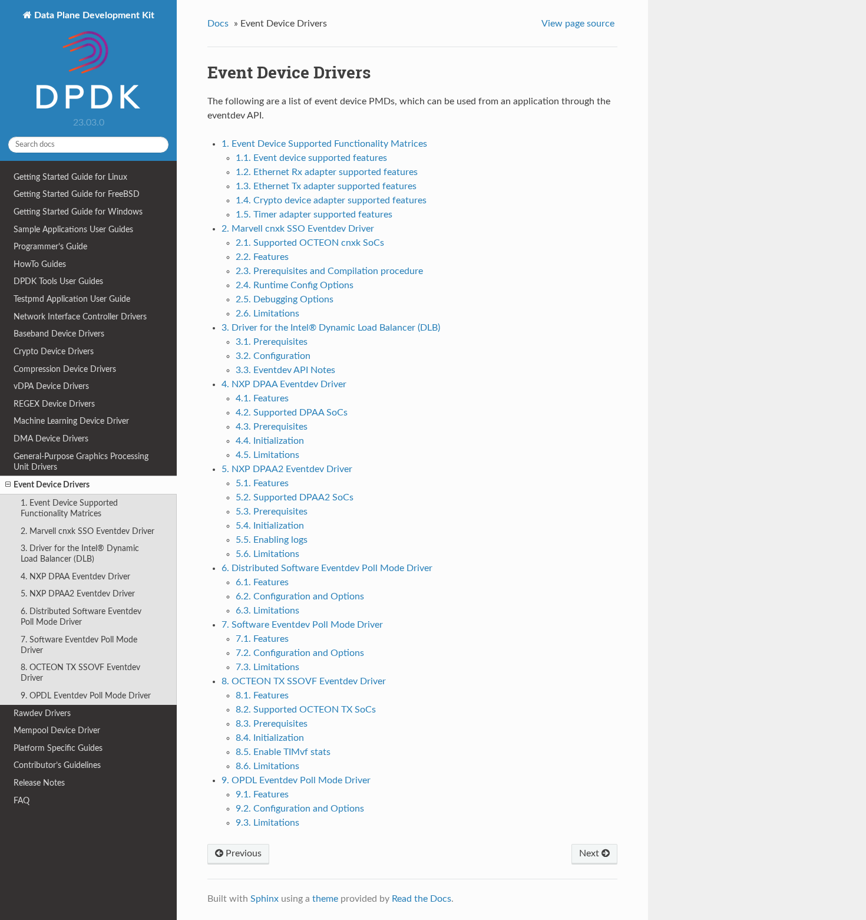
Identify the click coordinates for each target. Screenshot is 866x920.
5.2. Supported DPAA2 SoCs (294, 497)
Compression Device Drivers (65, 369)
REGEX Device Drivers (54, 404)
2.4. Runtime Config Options (294, 285)
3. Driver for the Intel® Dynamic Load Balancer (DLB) (80, 553)
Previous (242, 853)
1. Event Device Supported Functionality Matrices (69, 508)
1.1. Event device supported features (311, 158)
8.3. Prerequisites (272, 723)
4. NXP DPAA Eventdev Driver (75, 576)
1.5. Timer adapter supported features (314, 214)
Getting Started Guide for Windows (78, 211)
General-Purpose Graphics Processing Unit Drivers (81, 461)
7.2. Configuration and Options (300, 653)
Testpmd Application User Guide (72, 299)
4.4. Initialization (270, 441)
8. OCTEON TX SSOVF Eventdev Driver (80, 672)
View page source (577, 23)
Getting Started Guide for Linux (70, 177)
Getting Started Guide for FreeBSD (77, 194)
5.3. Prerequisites (272, 511)
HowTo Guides (40, 264)
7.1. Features (262, 639)
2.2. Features (262, 257)
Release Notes (39, 783)
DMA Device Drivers (51, 438)
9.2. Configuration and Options (300, 808)
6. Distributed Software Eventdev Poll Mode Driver (81, 616)
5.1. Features (262, 483)
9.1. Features (262, 794)
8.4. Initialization (270, 738)
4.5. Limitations (267, 455)
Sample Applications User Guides (73, 229)
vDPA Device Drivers (51, 386)
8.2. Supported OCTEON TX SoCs (306, 709)
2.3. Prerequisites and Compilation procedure (329, 271)
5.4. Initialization (270, 525)
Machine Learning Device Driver (71, 421)
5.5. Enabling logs (272, 540)
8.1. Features (262, 695)
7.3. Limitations (267, 667)
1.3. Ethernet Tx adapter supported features (326, 186)
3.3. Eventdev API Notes (285, 370)
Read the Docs (421, 898)
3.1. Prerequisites (272, 342)
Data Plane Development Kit (93, 15)
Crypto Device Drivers (54, 351)
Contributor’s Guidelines (57, 765)
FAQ (21, 800)
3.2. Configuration (273, 356)
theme (325, 898)
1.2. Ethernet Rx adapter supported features (327, 172)
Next (590, 853)
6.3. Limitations (267, 610)
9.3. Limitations (267, 822)
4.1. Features (262, 398)
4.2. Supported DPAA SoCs (292, 412)
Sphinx (264, 898)
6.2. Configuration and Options (300, 596)
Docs (218, 23)
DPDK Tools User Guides (58, 281)
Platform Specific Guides (58, 748)
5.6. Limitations (267, 554)
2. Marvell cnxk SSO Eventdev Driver (87, 531)
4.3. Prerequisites (272, 426)
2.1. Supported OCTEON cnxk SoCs (310, 243)
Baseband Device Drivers (59, 333)
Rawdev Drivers (42, 713)
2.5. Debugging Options (284, 299)
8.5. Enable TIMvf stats (283, 752)
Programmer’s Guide (50, 246)
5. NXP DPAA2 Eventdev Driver (78, 593)
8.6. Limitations (267, 766)
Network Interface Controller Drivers (80, 316)
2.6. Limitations (267, 313)
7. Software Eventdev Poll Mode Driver (79, 645)
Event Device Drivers (52, 484)
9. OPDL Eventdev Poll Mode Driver (86, 695)
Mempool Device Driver (57, 730)
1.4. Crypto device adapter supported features (331, 200)
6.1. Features (262, 582)
